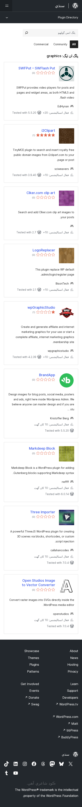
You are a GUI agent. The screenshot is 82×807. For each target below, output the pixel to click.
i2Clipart (48, 130)
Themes (33, 658)
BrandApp (47, 375)
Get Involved (30, 684)
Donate (32, 697)
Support (72, 691)
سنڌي (65, 754)
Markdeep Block (42, 448)
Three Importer (42, 512)
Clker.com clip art (41, 193)
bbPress (70, 730)
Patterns (33, 671)
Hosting (72, 664)
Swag (33, 704)
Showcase (31, 651)
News (74, 658)
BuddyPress (67, 737)
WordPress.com (65, 717)
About (74, 651)
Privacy (73, 671)
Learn (74, 684)
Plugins (34, 664)
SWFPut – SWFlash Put (36, 68)
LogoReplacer (44, 250)
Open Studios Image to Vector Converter (38, 582)
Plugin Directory (68, 17)
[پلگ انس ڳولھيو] (26, 33)
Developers (70, 697)
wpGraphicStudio (41, 307)
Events (34, 691)
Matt (73, 724)
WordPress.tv (66, 704)
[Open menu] (6, 6)
